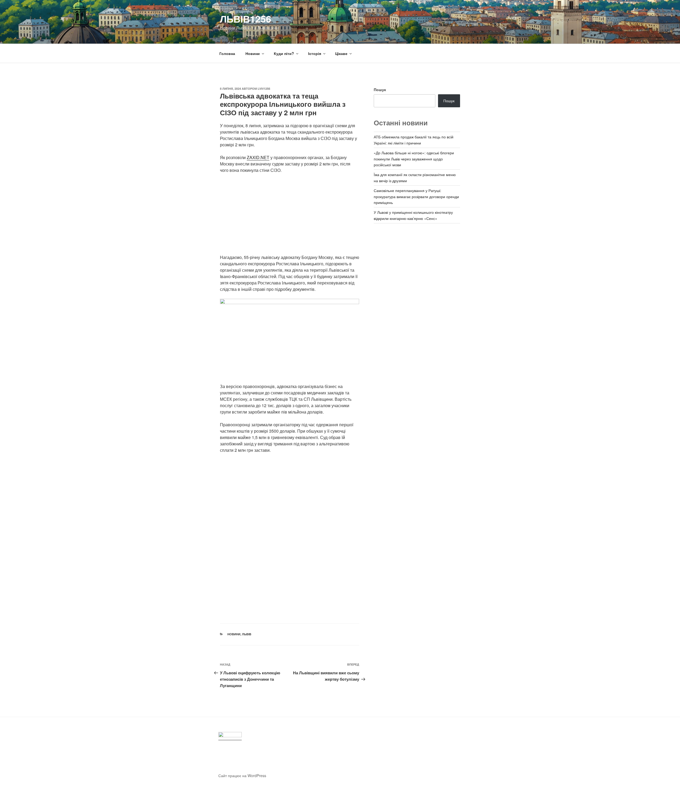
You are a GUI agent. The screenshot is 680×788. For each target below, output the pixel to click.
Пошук (380, 89)
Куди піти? (284, 53)
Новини (252, 53)
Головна (227, 53)
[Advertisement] (289, 217)
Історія (314, 53)
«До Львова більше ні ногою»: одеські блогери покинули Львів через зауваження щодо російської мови (414, 158)
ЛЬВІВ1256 (245, 18)
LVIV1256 (264, 89)
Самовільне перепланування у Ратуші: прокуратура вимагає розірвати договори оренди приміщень (416, 196)
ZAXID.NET (258, 157)
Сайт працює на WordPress (242, 775)
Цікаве (341, 53)
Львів (246, 634)
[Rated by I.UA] (230, 736)
